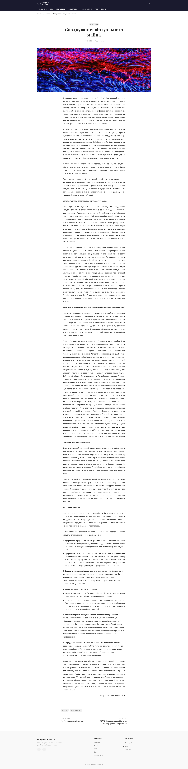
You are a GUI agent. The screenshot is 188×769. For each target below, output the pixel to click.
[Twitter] (44, 749)
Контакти (128, 750)
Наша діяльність (46, 9)
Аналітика (73, 9)
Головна (40, 14)
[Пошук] (149, 3)
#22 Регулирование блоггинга (72, 721)
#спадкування (76, 710)
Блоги (103, 9)
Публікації (128, 743)
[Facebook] (39, 749)
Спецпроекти (86, 9)
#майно (64, 710)
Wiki (96, 9)
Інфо (126, 746)
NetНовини (61, 9)
